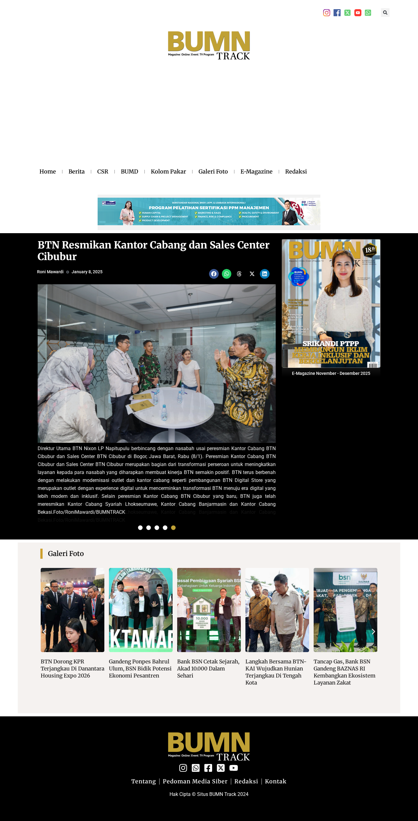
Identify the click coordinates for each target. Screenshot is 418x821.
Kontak (276, 781)
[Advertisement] (173, 120)
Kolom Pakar (168, 171)
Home (47, 171)
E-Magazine (257, 171)
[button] (385, 12)
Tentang (143, 781)
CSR (102, 171)
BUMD (129, 171)
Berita (77, 171)
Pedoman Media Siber (195, 781)
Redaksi (296, 171)
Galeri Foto (213, 171)
